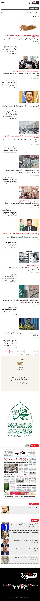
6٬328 (22, 351)
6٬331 (6, 351)
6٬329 (17, 351)
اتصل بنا (6, 585)
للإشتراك (20, 585)
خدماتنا (12, 585)
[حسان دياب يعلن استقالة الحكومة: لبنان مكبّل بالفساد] (29, 225)
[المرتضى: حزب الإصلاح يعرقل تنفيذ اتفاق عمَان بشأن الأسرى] (29, 97)
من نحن (35, 585)
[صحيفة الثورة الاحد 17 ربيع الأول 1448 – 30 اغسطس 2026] (20, 472)
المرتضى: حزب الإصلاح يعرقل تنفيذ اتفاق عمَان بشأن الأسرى (20, 106)
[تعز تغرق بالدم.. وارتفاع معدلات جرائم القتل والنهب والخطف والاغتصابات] (29, 127)
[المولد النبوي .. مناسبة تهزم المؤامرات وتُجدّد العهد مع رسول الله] (5, 551)
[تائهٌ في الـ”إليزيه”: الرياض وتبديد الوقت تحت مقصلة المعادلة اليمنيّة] (5, 543)
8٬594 (27, 354)
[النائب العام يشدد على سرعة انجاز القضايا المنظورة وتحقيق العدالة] (29, 62)
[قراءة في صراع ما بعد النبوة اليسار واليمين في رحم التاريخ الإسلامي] (5, 560)
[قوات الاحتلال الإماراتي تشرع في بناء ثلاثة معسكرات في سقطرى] (29, 27)
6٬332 (36, 354)
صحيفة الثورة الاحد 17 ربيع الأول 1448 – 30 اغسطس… (20, 496)
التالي (21, 354)
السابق (35, 351)
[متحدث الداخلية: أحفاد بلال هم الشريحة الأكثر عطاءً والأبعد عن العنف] (29, 324)
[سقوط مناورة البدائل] (5, 510)
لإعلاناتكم (27, 585)
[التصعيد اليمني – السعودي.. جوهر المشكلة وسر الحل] (5, 535)
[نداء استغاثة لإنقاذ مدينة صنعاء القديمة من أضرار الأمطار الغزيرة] (29, 192)
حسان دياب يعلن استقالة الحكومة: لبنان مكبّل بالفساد (22, 237)
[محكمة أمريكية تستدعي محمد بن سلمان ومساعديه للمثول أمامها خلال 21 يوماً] (29, 257)
